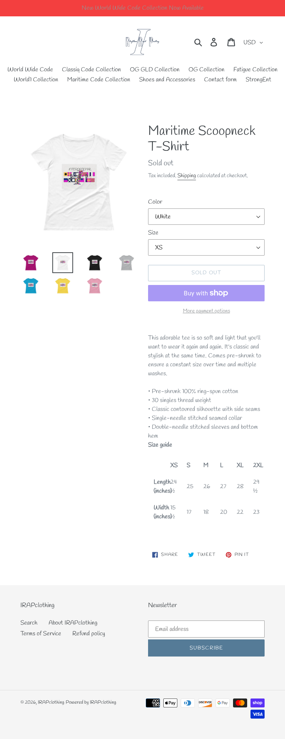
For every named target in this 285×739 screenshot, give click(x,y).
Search (28, 623)
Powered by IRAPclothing (91, 702)
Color (155, 202)
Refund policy (88, 634)
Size (153, 233)
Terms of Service (40, 634)
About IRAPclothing (73, 623)
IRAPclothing (51, 702)
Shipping (186, 175)
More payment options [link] (206, 311)
